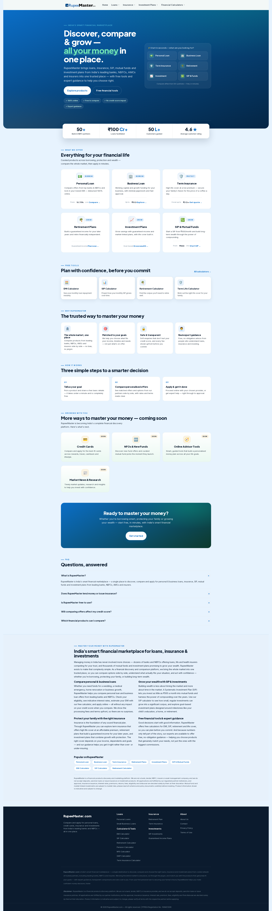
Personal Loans (123, 819)
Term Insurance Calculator (129, 860)
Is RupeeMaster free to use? (135, 602)
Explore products (77, 90)
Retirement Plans (139, 762)
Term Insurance (160, 65)
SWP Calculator (124, 856)
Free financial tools (107, 90)
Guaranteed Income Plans (160, 838)
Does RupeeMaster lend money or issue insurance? (135, 593)
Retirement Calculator (122, 768)
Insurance (128, 5)
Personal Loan (159, 55)
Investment (158, 76)
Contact (183, 824)
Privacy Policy (186, 828)
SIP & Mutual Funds (180, 762)
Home (105, 5)
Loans (114, 5)
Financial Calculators (172, 5)
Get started (136, 535)
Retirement (189, 65)
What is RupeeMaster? (135, 575)
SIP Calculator (100, 768)
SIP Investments (155, 834)
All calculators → (202, 271)
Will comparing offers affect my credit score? (135, 611)
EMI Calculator (82, 768)
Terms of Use (186, 832)
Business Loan (191, 55)
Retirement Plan (155, 819)
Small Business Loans (126, 824)
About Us (184, 819)
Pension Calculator (125, 847)
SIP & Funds (189, 76)
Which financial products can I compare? (135, 620)
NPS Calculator (123, 851)
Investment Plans (147, 5)
